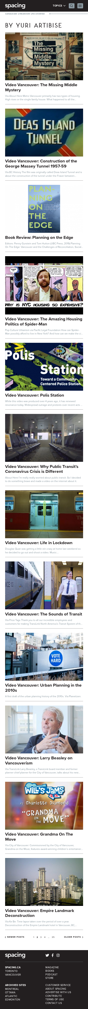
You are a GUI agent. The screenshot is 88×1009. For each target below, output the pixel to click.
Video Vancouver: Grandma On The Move (39, 836)
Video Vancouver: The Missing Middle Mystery (41, 87)
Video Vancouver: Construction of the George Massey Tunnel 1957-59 (41, 163)
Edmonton (12, 999)
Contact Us (53, 1003)
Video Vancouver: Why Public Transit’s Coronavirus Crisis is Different (41, 469)
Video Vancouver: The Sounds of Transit (43, 614)
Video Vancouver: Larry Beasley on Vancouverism (38, 760)
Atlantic (11, 996)
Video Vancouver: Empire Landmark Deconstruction (39, 913)
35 (53, 937)
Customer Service (58, 985)
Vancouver (13, 974)
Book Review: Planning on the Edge (39, 237)
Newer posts (16, 937)
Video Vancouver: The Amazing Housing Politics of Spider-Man (43, 321)
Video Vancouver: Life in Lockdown (38, 542)
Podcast (51, 974)
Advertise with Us (58, 992)
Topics (58, 6)
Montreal (12, 989)
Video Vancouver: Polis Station (34, 395)
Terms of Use (54, 999)
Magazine (52, 967)
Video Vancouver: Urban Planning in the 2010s (43, 687)
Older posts (72, 937)
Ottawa (10, 992)
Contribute (53, 996)
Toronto (11, 971)
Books (49, 971)
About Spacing (55, 988)
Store (49, 978)
